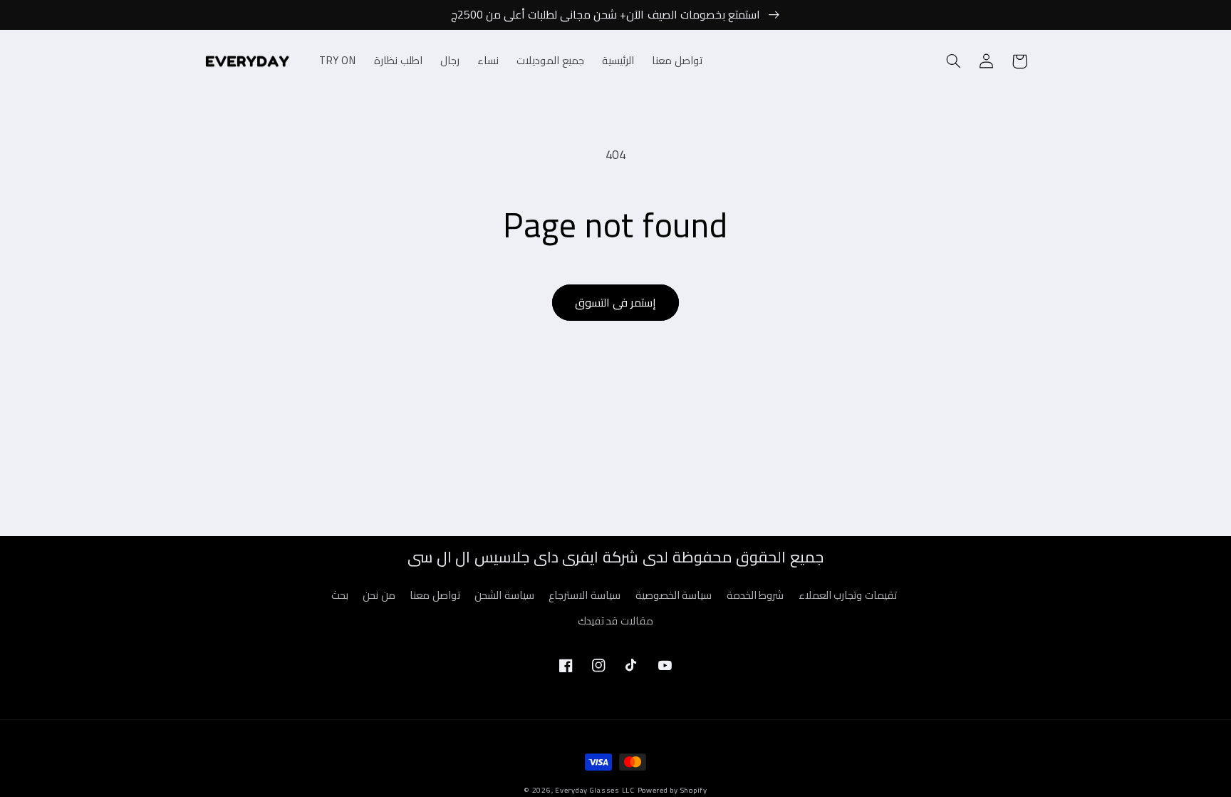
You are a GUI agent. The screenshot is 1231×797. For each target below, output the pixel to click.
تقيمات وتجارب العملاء (848, 595)
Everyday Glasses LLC (595, 790)
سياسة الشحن (504, 595)
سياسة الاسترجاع (584, 595)
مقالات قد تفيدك (615, 620)
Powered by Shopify (672, 790)
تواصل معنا (435, 595)
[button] (953, 61)
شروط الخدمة (755, 595)
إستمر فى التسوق (615, 302)
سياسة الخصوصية (673, 595)
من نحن (379, 595)
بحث (339, 595)
